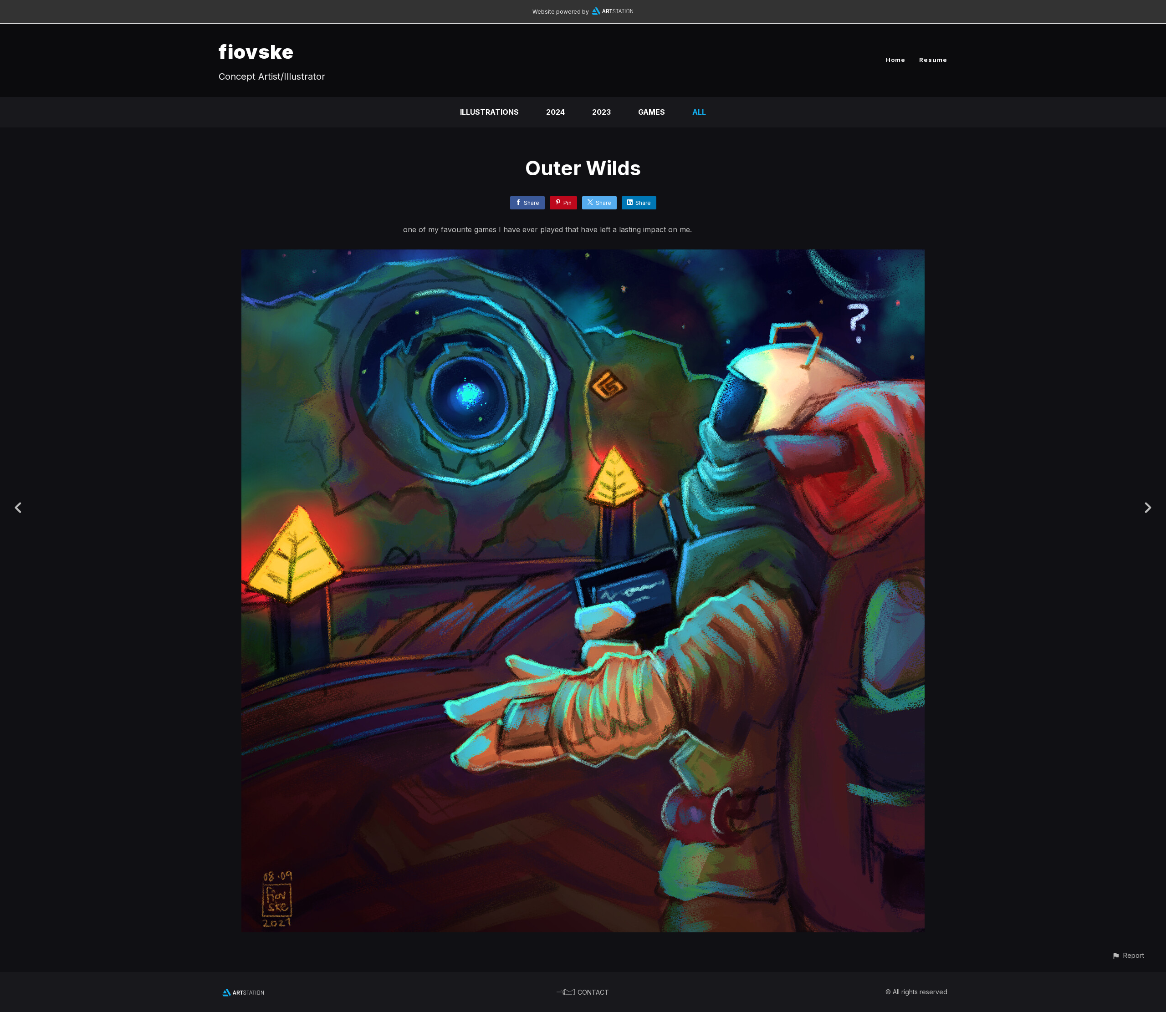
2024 (555, 112)
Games (651, 112)
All (699, 112)
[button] (1128, 955)
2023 (601, 112)
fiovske (256, 51)
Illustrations (489, 112)
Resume (933, 59)
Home (895, 59)
